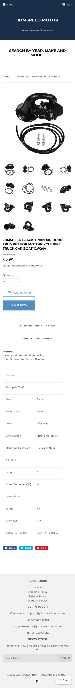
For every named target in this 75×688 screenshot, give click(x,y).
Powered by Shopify (53, 674)
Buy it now (19, 305)
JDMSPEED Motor (37, 20)
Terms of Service (38, 600)
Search (37, 587)
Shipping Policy (37, 591)
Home (6, 76)
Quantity (8, 275)
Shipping (8, 265)
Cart (69, 4)
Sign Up (65, 658)
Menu (10, 4)
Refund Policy (37, 596)
